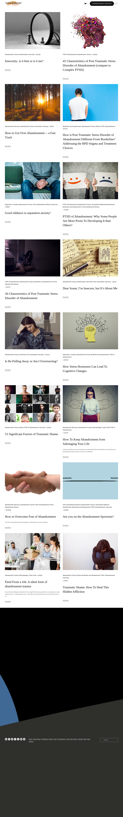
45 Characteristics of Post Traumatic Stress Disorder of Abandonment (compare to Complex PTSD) (89, 65)
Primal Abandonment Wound (42, 204)
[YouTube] (6, 739)
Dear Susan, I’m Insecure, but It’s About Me (90, 288)
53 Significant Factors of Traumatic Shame (31, 434)
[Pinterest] (24, 739)
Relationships (23, 54)
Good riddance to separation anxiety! (28, 213)
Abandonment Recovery (12, 126)
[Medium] (21, 739)
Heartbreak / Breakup (41, 126)
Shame (98, 126)
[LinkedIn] (18, 739)
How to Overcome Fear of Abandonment (30, 516)
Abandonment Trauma (12, 54)
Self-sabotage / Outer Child (101, 427)
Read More (8, 70)
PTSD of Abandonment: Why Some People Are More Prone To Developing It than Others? (90, 221)
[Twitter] (12, 739)
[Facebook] (15, 739)
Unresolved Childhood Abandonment (103, 204)
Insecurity (31, 54)
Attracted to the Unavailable (95, 282)
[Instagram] (9, 739)
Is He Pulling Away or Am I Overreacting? (31, 361)
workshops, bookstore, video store (101, 3)
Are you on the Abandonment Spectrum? (88, 516)
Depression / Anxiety (11, 204)
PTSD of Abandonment (70, 54)
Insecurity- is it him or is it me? (24, 61)
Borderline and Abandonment (72, 126)
